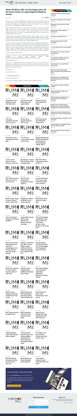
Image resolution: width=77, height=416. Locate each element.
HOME (16, 2)
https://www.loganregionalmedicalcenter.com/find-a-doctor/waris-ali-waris (23, 57)
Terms (65, 402)
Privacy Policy (69, 402)
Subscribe (38, 407)
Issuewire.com (22, 21)
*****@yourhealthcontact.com (12, 75)
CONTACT (35, 2)
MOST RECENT (22, 2)
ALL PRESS (29, 2)
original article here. (37, 80)
